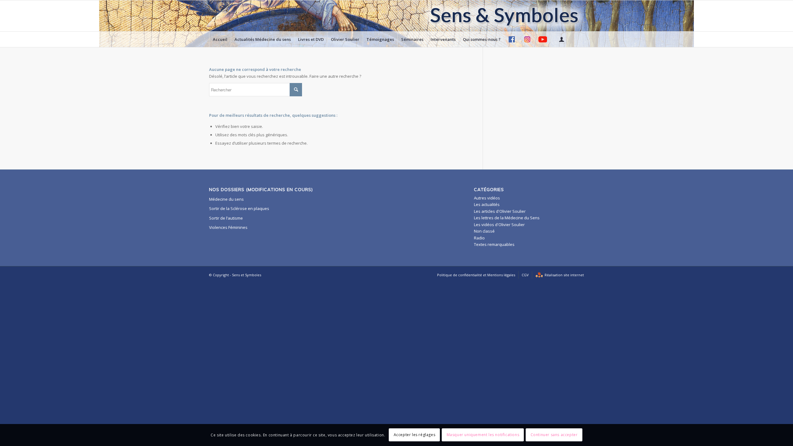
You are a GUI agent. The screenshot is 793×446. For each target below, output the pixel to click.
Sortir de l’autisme (226, 218)
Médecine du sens (226, 199)
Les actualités (487, 204)
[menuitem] (220, 39)
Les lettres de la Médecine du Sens (507, 218)
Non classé (484, 231)
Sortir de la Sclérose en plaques (239, 208)
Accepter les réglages (415, 435)
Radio (479, 238)
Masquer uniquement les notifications (483, 435)
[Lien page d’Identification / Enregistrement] (561, 39)
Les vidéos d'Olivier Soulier (499, 224)
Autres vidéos (487, 198)
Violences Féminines (228, 227)
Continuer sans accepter (554, 435)
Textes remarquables (494, 244)
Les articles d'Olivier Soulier (500, 211)
